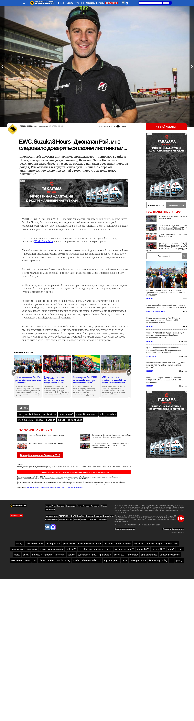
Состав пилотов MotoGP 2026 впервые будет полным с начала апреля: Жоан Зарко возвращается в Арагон (165, 335)
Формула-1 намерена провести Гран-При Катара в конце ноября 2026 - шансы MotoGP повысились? (165, 380)
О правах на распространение (125, 529)
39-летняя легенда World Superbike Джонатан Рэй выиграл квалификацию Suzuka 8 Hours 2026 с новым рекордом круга (166, 246)
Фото (77, 2)
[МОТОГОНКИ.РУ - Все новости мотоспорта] (42, 4)
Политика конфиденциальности (173, 529)
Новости (61, 2)
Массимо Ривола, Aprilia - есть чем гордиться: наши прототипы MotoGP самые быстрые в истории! (165, 365)
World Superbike (43, 241)
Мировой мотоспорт (166, 126)
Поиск (79, 506)
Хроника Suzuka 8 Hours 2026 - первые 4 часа (173, 217)
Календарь (90, 2)
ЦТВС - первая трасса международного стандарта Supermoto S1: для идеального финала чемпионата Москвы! (163, 350)
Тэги (82, 2)
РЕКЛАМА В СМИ (111, 3)
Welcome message (177, 532)
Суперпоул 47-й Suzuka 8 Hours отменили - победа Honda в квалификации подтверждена (173, 227)
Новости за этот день (176, 205)
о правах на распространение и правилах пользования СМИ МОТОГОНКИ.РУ (54, 487)
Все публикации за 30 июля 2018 (40, 455)
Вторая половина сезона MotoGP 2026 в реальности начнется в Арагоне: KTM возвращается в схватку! (163, 320)
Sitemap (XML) (50, 509)
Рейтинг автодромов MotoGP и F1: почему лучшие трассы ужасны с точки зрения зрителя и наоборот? (165, 292)
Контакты (100, 2)
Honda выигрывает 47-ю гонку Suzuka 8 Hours (173, 235)
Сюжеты (70, 2)
